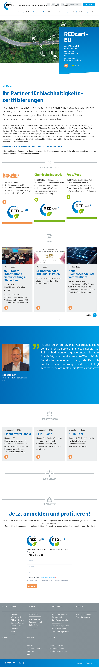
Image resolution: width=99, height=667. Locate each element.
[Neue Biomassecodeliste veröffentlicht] (82, 255)
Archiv (88, 315)
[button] (73, 65)
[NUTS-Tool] (70, 457)
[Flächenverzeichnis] (6, 457)
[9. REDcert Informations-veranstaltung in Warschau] (17, 255)
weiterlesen (66, 66)
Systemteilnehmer (31, 153)
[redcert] (9, 8)
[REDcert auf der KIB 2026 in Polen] (49, 255)
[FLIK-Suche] (38, 457)
